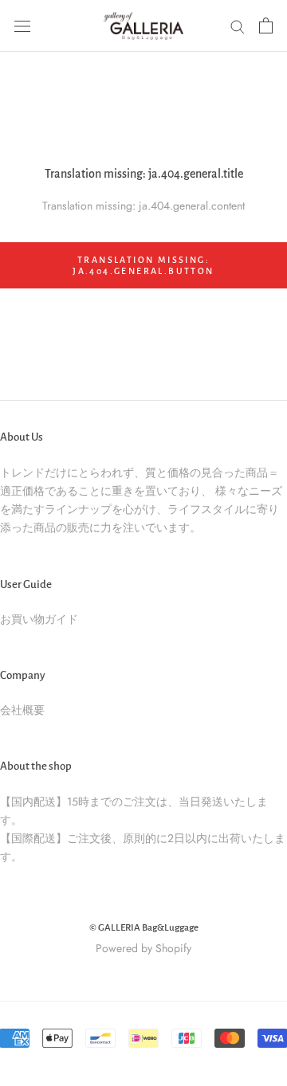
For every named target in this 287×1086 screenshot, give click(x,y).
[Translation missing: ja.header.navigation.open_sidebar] (22, 25)
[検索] (237, 26)
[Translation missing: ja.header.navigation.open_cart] (266, 25)
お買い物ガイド (39, 619)
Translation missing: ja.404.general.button (143, 265)
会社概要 (22, 710)
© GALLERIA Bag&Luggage (144, 928)
